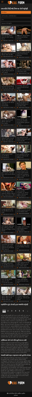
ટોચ (3, 19)
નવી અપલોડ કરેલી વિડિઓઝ (9, 16)
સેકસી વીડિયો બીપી (12, 393)
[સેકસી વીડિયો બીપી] (16, 4)
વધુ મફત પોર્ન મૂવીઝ (7, 23)
